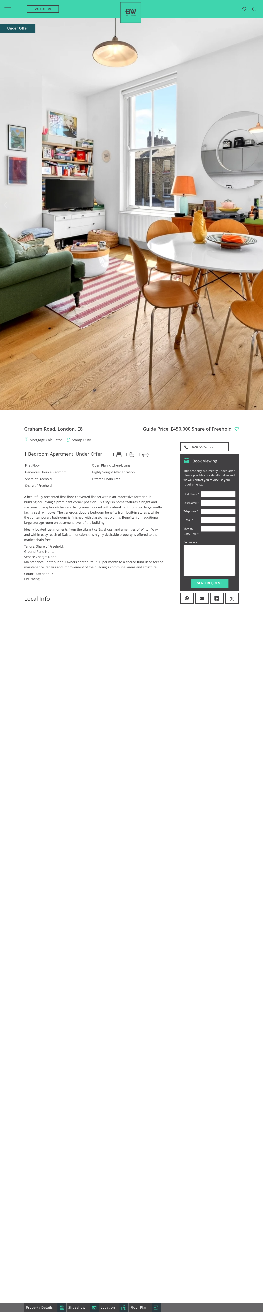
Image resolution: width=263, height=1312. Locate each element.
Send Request (209, 583)
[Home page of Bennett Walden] (130, 25)
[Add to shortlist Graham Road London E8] (236, 429)
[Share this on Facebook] (217, 598)
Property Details (39, 1307)
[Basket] (244, 9)
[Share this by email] (202, 598)
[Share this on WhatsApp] (187, 598)
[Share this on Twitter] (232, 598)
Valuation (43, 9)
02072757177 (202, 447)
